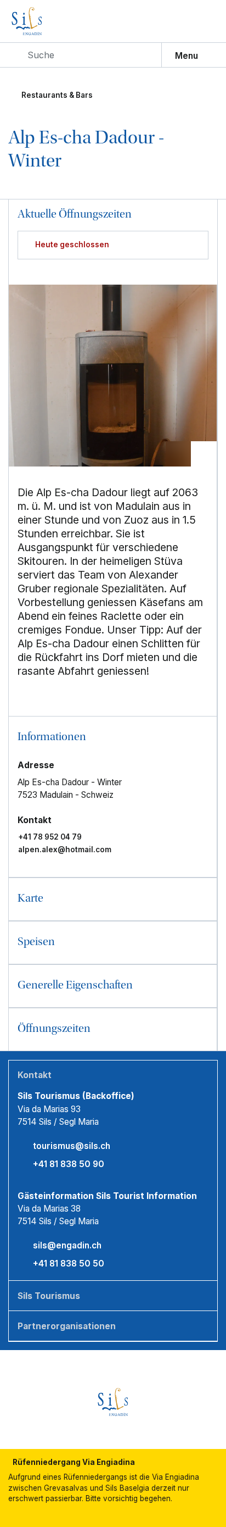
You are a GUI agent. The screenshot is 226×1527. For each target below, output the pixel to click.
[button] (112, 738)
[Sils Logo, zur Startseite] (49, 21)
